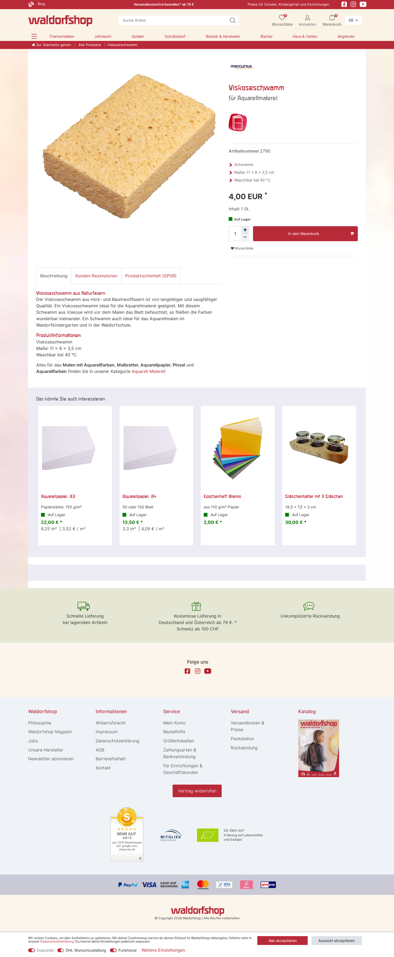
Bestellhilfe (174, 731)
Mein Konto (174, 722)
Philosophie (39, 722)
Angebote (346, 36)
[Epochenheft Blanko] (238, 448)
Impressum (107, 731)
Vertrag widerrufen (197, 790)
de (352, 20)
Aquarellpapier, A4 (139, 496)
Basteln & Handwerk (223, 36)
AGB (100, 749)
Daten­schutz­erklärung (117, 740)
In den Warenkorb (303, 233)
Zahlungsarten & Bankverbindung (179, 753)
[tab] (54, 275)
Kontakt (103, 767)
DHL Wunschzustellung (86, 950)
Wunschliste (243, 248)
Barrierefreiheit (111, 758)
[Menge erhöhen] (245, 230)
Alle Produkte (89, 45)
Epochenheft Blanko (222, 496)
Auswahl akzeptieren (336, 940)
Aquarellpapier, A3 (58, 496)
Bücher (267, 36)
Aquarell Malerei (148, 371)
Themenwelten (61, 36)
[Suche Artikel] (232, 20)
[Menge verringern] (245, 237)
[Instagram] (353, 4)
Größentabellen (178, 740)
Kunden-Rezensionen (96, 275)
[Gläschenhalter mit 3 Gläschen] (319, 448)
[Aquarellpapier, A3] (75, 448)
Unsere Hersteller (45, 749)
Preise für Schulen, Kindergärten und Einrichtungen (288, 4)
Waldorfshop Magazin (50, 731)
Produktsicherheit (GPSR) (151, 275)
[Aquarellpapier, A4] (156, 448)
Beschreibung (54, 275)
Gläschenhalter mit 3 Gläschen (314, 496)
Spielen (138, 36)
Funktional (127, 950)
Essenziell (45, 950)
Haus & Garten (305, 36)
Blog (41, 4)
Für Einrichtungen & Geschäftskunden (182, 769)
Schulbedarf (175, 36)
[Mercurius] (242, 67)
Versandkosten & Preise (247, 726)
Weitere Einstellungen (163, 950)
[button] (34, 36)
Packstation (242, 738)
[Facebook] (344, 4)
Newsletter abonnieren (51, 758)
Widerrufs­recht (111, 722)
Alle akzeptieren (283, 940)
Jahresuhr (102, 36)
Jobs (33, 740)
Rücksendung (244, 747)
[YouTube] (363, 4)
